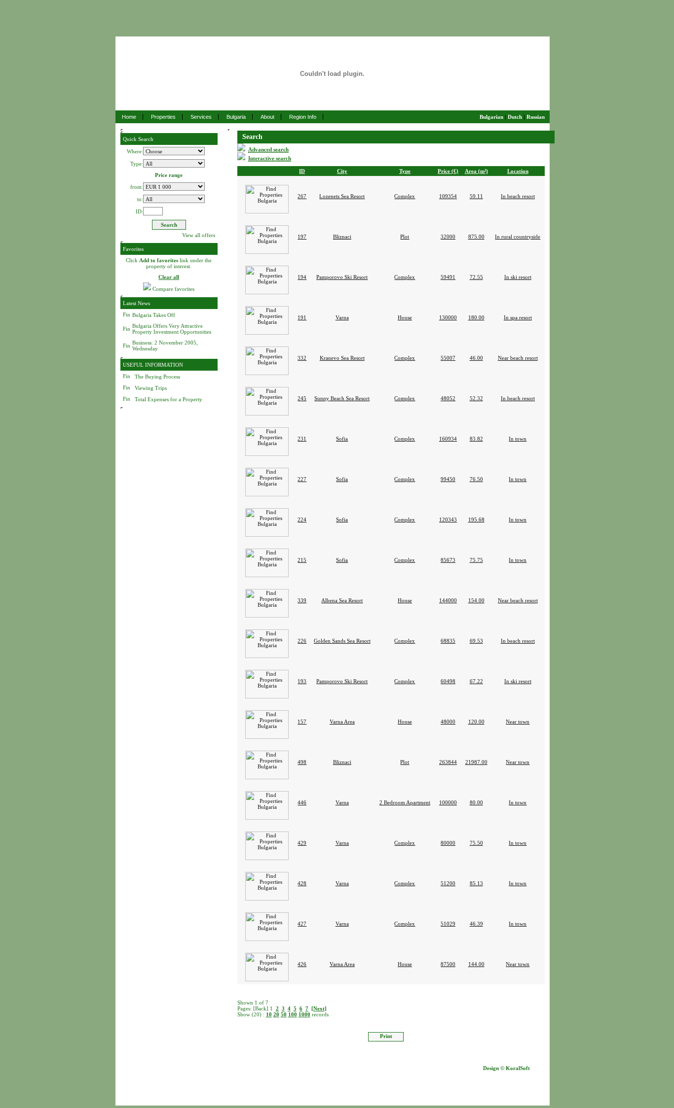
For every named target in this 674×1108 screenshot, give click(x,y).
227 (302, 479)
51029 (448, 924)
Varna (342, 317)
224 (302, 519)
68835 (448, 641)
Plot (404, 237)
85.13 (476, 883)
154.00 (476, 600)
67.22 (476, 681)
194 (302, 277)
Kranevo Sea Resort (342, 358)
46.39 (476, 924)
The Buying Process (157, 377)
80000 (448, 843)
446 (302, 802)
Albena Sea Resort (342, 600)
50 (284, 1014)
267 (302, 196)
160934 (448, 439)
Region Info (302, 117)
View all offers (198, 235)
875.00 (476, 237)
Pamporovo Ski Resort (342, 277)
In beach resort (518, 196)
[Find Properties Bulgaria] (266, 180)
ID (302, 171)
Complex (404, 196)
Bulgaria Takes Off (153, 315)
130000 (448, 317)
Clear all (168, 277)
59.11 (476, 196)
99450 (448, 479)
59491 (448, 277)
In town (517, 439)
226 (302, 641)
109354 (448, 196)
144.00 (476, 964)
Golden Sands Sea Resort (342, 641)
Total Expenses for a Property (168, 399)
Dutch (515, 117)
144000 (448, 600)
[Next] (319, 1008)
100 (292, 1014)
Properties (163, 117)
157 (302, 722)
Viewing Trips (151, 388)
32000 (448, 237)
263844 (448, 762)
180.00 (476, 317)
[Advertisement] (337, 15)
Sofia (342, 439)
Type (405, 171)
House (405, 317)
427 (302, 924)
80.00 (476, 802)
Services (201, 117)
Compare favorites (173, 289)
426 (302, 964)
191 (302, 317)
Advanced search (268, 149)
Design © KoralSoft (506, 1068)
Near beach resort (518, 358)
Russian (535, 117)
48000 (448, 722)
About (267, 117)
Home (129, 117)
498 (302, 762)
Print (386, 1036)
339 (302, 600)
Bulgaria (236, 117)
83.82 (476, 439)
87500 (448, 964)
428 (302, 883)
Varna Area (342, 722)
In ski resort (517, 277)
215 (302, 560)
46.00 (476, 358)
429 (302, 843)
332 (302, 358)
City (342, 171)
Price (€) (448, 171)
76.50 (476, 479)
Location (517, 171)
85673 (448, 560)
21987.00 (476, 762)
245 (302, 398)
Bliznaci (342, 237)
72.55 (476, 277)
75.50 (476, 843)
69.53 (476, 641)
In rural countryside (517, 237)
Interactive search (269, 158)
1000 (304, 1014)
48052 (448, 398)
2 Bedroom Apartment (404, 802)
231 (302, 439)
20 (276, 1014)
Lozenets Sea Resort (342, 196)
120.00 (476, 722)
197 (302, 237)
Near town (517, 722)
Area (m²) (476, 171)
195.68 (476, 519)
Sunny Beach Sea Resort (342, 398)
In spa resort (518, 317)
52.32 (476, 398)
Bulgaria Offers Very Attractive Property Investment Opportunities (171, 329)
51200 (448, 883)
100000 (448, 802)
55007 (448, 358)
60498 (448, 681)
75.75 (476, 560)
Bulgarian (491, 117)
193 (302, 681)
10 (269, 1014)
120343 (448, 519)
